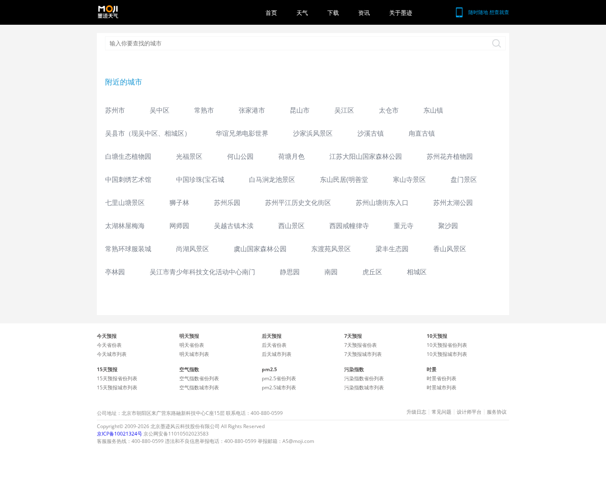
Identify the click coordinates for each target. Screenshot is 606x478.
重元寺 (403, 225)
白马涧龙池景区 (272, 179)
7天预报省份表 (360, 344)
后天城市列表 (276, 354)
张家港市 (252, 110)
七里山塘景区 (125, 202)
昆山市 (300, 110)
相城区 (417, 271)
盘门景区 (464, 179)
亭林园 (115, 271)
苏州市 (115, 110)
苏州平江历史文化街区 (298, 202)
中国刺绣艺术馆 (128, 179)
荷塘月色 (291, 156)
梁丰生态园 (392, 248)
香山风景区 (449, 248)
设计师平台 (469, 412)
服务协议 (497, 412)
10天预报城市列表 (447, 354)
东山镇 (433, 110)
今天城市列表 (112, 354)
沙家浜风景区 (313, 133)
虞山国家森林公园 (260, 248)
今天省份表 (109, 344)
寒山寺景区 (409, 179)
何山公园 (240, 156)
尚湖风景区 (192, 248)
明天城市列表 (194, 354)
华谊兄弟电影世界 (242, 133)
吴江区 (344, 110)
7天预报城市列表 (363, 354)
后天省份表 (274, 344)
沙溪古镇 (370, 133)
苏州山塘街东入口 (382, 202)
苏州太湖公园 (453, 202)
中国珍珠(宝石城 (200, 179)
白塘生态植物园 (128, 156)
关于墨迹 (400, 12)
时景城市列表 (441, 387)
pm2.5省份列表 (279, 378)
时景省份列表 (441, 378)
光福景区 (189, 156)
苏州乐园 (227, 202)
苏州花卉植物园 (450, 156)
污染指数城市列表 (364, 387)
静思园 (290, 271)
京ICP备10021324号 (119, 433)
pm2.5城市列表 (279, 387)
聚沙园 (448, 225)
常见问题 (441, 412)
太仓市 (389, 110)
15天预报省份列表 (117, 378)
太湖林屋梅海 (125, 225)
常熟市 (204, 110)
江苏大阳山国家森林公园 (365, 156)
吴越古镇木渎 (234, 225)
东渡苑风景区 (331, 248)
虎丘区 (372, 271)
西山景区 (291, 225)
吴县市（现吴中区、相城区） (148, 133)
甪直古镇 (422, 133)
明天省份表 (191, 344)
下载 (333, 12)
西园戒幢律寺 (349, 225)
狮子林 (179, 202)
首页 (271, 12)
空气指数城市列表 (199, 387)
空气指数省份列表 (199, 378)
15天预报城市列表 (117, 387)
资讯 (364, 12)
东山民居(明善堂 (344, 179)
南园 (331, 271)
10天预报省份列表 (447, 344)
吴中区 (159, 110)
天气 (302, 12)
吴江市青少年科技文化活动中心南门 (202, 271)
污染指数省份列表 (364, 378)
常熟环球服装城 (128, 248)
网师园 (179, 225)
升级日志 (416, 412)
